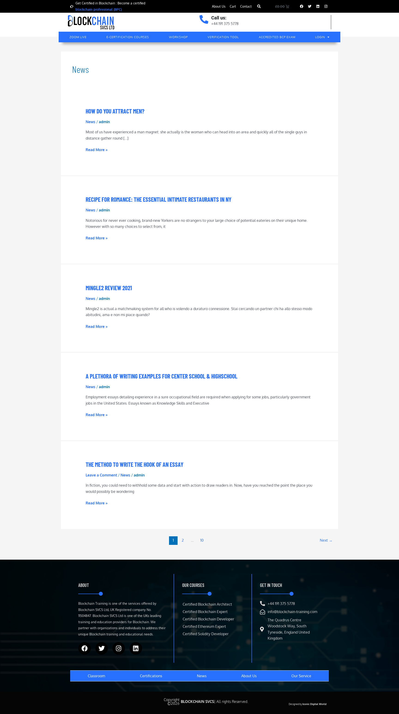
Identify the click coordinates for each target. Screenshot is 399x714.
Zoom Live (78, 37)
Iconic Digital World (314, 704)
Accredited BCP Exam (277, 37)
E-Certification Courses (127, 37)
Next (326, 540)
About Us (219, 6)
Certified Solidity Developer (206, 634)
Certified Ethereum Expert (204, 626)
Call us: (218, 18)
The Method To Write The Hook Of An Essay (134, 464)
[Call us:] (204, 19)
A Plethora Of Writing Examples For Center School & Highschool (161, 376)
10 (202, 540)
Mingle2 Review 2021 (109, 287)
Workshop (178, 37)
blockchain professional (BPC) (99, 9)
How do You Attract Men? (115, 111)
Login (320, 37)
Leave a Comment (101, 475)
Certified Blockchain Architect (207, 604)
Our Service (301, 676)
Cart (233, 6)
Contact (246, 6)
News (90, 121)
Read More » (97, 149)
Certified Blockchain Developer (208, 619)
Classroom (96, 676)
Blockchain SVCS (197, 701)
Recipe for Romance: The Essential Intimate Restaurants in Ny (158, 199)
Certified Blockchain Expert (205, 611)
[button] (259, 6)
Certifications (151, 676)
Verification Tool (223, 37)
